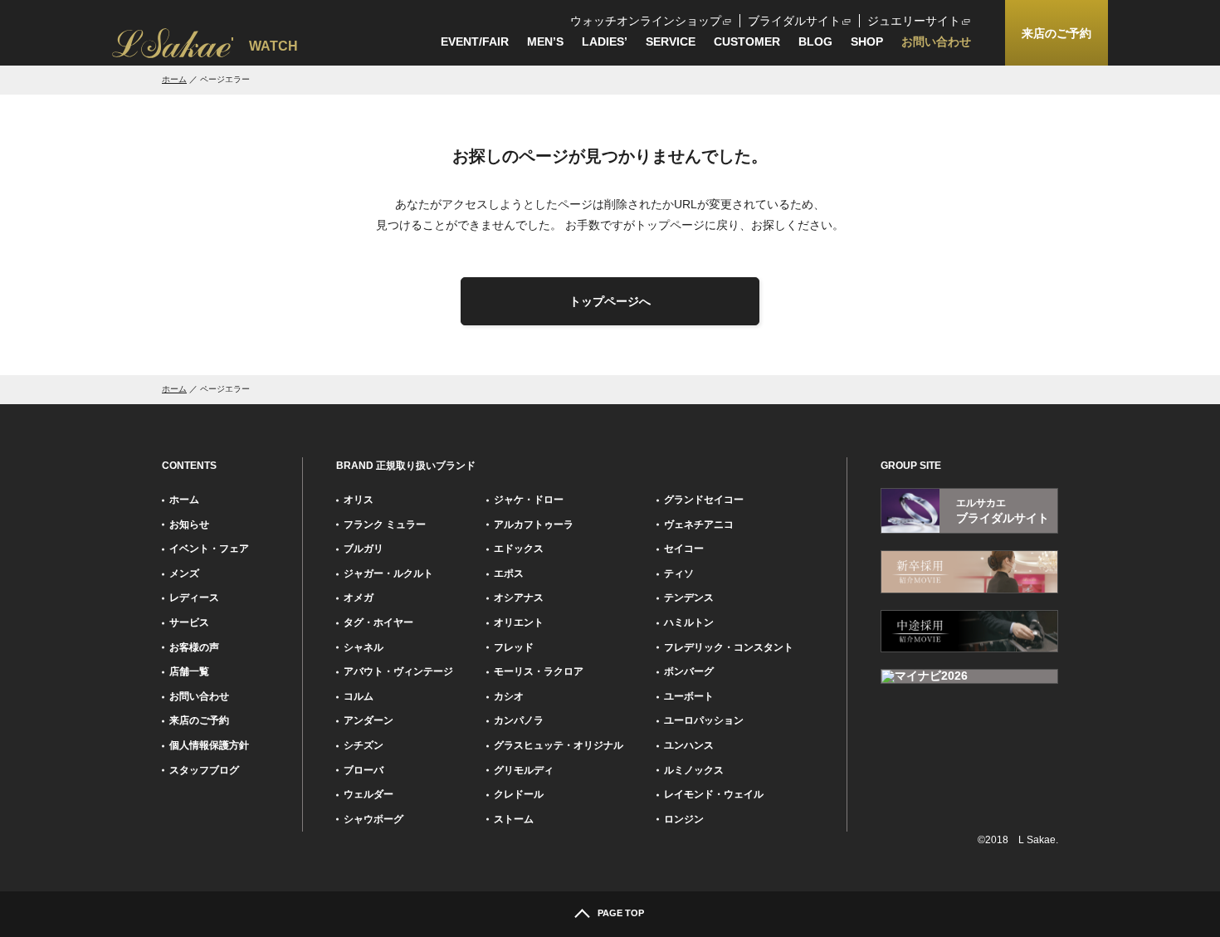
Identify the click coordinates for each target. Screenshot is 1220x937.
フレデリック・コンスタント (728, 647)
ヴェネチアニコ (699, 524)
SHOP (867, 41)
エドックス (519, 548)
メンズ (184, 573)
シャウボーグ (373, 819)
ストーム (514, 819)
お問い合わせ (936, 41)
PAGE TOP (621, 913)
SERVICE (670, 41)
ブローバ (363, 770)
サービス (189, 622)
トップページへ (610, 301)
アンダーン (368, 720)
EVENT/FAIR (475, 41)
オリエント (519, 622)
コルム (358, 696)
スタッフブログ (204, 770)
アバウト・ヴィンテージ (398, 671)
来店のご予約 (199, 720)
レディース (194, 597)
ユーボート (689, 696)
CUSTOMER (747, 41)
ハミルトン (689, 622)
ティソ (679, 573)
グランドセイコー (704, 499)
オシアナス (519, 597)
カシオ (509, 696)
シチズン (363, 745)
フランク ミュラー (385, 524)
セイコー (684, 548)
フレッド (514, 647)
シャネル (363, 647)
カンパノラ (519, 720)
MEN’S (545, 41)
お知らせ (189, 524)
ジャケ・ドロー (529, 499)
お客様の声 (194, 647)
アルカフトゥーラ (533, 524)
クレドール (519, 794)
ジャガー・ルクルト (388, 573)
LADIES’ (604, 41)
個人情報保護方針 (209, 745)
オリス (358, 499)
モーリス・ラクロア (538, 671)
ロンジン (684, 819)
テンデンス (689, 597)
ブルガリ (363, 548)
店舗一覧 (189, 671)
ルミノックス (694, 770)
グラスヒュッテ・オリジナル (558, 745)
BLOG (815, 41)
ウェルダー (368, 794)
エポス (509, 573)
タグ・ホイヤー (378, 622)
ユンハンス (689, 745)
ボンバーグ (689, 671)
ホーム (174, 79)
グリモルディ (524, 770)
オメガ (358, 597)
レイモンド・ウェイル (714, 794)
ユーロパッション (704, 720)
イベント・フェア (209, 548)
